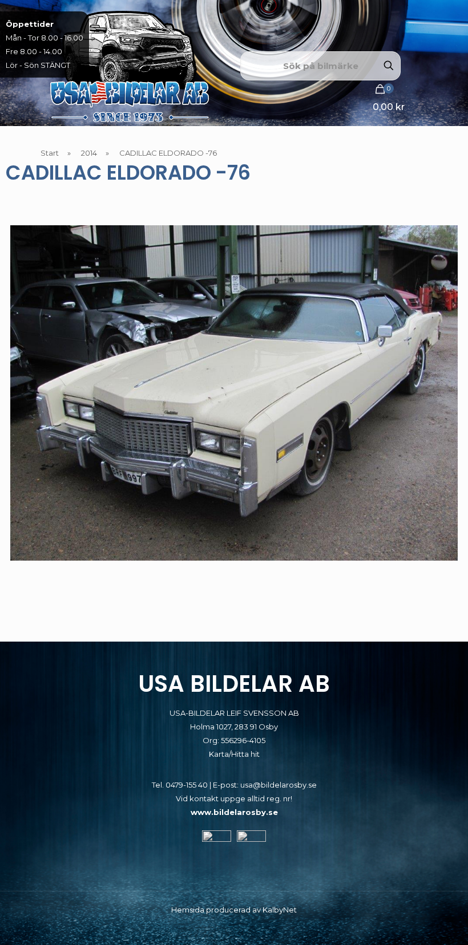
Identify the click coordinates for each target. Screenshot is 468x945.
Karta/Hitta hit (234, 754)
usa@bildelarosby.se (278, 784)
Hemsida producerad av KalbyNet (234, 909)
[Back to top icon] (413, 922)
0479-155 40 (187, 784)
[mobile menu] (417, 104)
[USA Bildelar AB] (129, 65)
